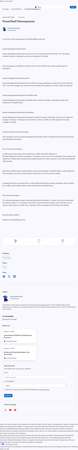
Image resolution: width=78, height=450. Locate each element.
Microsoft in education (52, 429)
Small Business (9, 438)
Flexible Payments (39, 429)
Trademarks (59, 447)
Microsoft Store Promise (26, 429)
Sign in (73, 7)
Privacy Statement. (44, 389)
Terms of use (52, 447)
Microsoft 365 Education (26, 431)
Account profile (33, 426)
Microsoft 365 (33, 435)
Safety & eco (68, 447)
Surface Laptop (12, 424)
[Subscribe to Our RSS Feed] (15, 411)
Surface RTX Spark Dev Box (38, 424)
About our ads (4, 449)
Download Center (43, 426)
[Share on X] (9, 277)
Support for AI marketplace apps (51, 438)
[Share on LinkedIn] (14, 277)
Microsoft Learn (36, 438)
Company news (63, 440)
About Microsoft (53, 440)
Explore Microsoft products (8, 426)
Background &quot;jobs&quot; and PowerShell (17, 353)
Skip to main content (6, 1)
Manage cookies (43, 447)
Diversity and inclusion (19, 442)
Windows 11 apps (22, 426)
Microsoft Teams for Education (9, 431)
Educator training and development (63, 431)
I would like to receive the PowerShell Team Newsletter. (27, 389)
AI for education (21, 433)
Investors (9, 442)
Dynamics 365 (24, 435)
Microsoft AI (4, 435)
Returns (67, 426)
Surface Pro (3, 424)
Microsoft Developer (24, 438)
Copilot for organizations (54, 424)
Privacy (35, 447)
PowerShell (6, 258)
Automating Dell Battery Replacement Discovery (18, 336)
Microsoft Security (13, 435)
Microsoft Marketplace (15, 440)
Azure (16, 438)
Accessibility (30, 442)
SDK (4, 267)
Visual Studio (39, 440)
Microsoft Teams (59, 435)
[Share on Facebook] (3, 277)
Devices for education (66, 429)
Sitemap (18, 447)
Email (6, 372)
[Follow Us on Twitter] (5, 411)
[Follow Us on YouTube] (10, 411)
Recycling (75, 447)
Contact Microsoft (27, 447)
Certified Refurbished (11, 429)
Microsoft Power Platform (46, 435)
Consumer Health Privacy (8, 447)
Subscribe (8, 395)
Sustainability (38, 442)
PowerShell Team (16, 9)
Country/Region (9, 381)
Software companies (28, 440)
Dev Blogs (5, 9)
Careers (45, 440)
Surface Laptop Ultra (23, 424)
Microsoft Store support (57, 426)
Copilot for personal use (70, 424)
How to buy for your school (43, 431)
